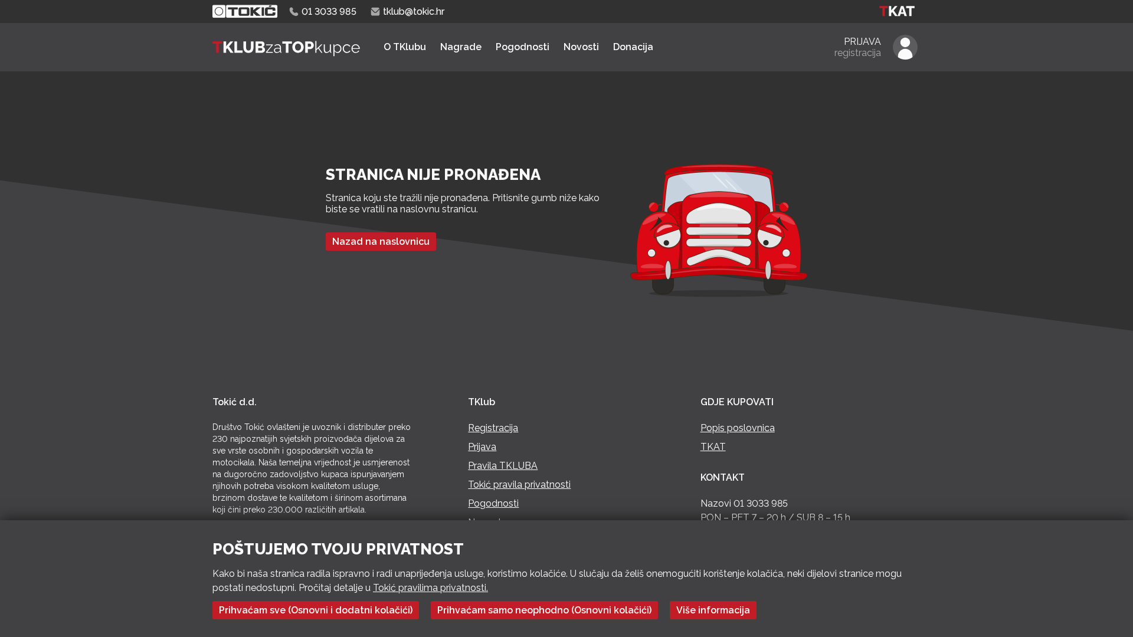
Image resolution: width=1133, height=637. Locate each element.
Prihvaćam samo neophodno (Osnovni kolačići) (544, 610)
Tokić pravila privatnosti (519, 484)
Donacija (633, 46)
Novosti (581, 46)
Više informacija (713, 610)
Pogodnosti (522, 46)
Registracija (493, 428)
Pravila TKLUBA (503, 465)
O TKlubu (405, 46)
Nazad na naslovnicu (381, 241)
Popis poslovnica (737, 428)
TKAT (713, 446)
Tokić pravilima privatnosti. (430, 587)
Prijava (482, 446)
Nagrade (461, 46)
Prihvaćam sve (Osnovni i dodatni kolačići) (315, 610)
